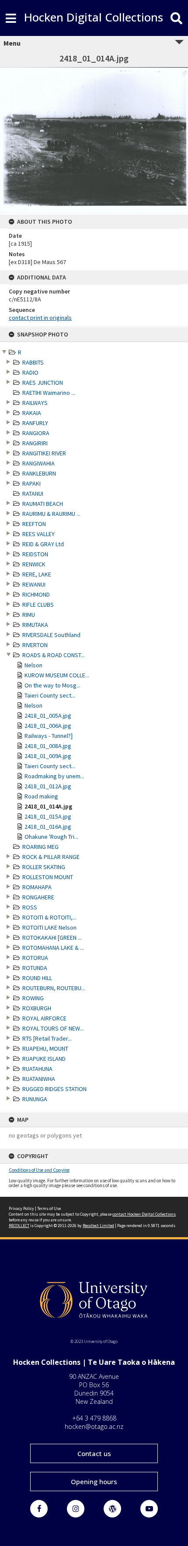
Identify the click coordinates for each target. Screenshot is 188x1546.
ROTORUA (35, 958)
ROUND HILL (37, 978)
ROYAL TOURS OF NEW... (53, 1028)
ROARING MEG (40, 847)
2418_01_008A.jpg (47, 746)
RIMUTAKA (35, 625)
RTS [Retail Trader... (47, 1038)
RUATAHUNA (37, 1069)
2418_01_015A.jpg (47, 816)
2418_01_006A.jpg (47, 726)
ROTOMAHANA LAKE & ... (53, 948)
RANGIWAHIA (38, 463)
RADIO (30, 372)
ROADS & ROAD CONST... (53, 655)
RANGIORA (35, 433)
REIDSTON (35, 554)
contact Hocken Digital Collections (144, 1214)
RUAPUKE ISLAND (44, 1059)
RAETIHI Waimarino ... (48, 393)
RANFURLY (35, 423)
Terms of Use (49, 1208)
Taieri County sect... (49, 695)
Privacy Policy (21, 1208)
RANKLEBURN (39, 473)
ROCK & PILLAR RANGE (51, 857)
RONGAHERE (38, 897)
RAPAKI (31, 483)
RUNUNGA (34, 1099)
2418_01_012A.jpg (47, 786)
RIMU (28, 615)
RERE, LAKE (36, 574)
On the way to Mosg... (52, 685)
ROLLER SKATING (43, 867)
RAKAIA (31, 413)
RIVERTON (35, 645)
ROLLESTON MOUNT (47, 877)
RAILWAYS (35, 403)
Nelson (33, 665)
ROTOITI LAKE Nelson (49, 927)
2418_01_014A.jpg (48, 806)
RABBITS (33, 362)
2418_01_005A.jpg (47, 715)
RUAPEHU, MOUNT (45, 1048)
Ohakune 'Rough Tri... (51, 837)
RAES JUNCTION (42, 382)
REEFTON (34, 524)
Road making (41, 796)
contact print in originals (40, 318)
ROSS (29, 907)
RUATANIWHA (38, 1079)
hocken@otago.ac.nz (94, 1426)
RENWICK (33, 564)
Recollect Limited (98, 1225)
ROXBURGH (36, 1008)
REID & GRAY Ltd (43, 544)
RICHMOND (36, 594)
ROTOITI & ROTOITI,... (49, 917)
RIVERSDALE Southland (51, 635)
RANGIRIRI (35, 443)
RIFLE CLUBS (38, 604)
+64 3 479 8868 (94, 1418)
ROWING (33, 998)
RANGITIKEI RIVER (44, 453)
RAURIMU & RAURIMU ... (51, 514)
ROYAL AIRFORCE (44, 1018)
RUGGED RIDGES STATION (54, 1089)
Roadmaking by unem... (54, 776)
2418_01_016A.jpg (47, 826)
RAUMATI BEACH (42, 504)
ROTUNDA (34, 968)
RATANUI (32, 493)
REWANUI (33, 584)
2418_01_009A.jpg (47, 756)
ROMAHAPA (37, 887)
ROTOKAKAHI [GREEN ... (52, 937)
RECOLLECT (19, 1225)
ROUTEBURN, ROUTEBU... (53, 988)
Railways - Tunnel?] (48, 736)
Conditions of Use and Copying (39, 1170)
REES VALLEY (38, 534)
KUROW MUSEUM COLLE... (56, 675)
